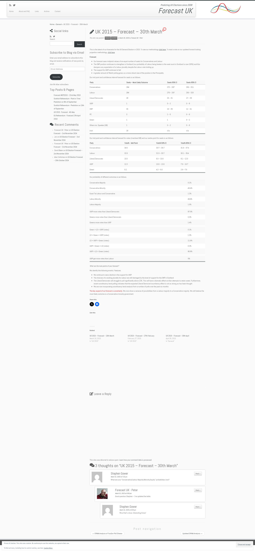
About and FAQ (24, 11)
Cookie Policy (48, 548)
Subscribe (56, 77)
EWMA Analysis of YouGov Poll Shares (107, 533)
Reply (198, 474)
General (59, 24)
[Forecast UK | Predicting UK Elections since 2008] (225, 8)
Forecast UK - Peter (137, 38)
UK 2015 (114, 38)
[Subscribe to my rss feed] (11, 5)
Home (11, 11)
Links (37, 11)
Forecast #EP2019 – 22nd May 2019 (67, 95)
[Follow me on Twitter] (15, 5)
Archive (46, 11)
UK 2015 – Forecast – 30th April (177, 336)
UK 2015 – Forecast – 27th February (141, 336)
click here (162, 49)
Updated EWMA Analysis (192, 533)
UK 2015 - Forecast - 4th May (64, 112)
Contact (57, 11)
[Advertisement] (67, 203)
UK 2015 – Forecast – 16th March (102, 336)
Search (52, 39)
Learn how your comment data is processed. (135, 460)
